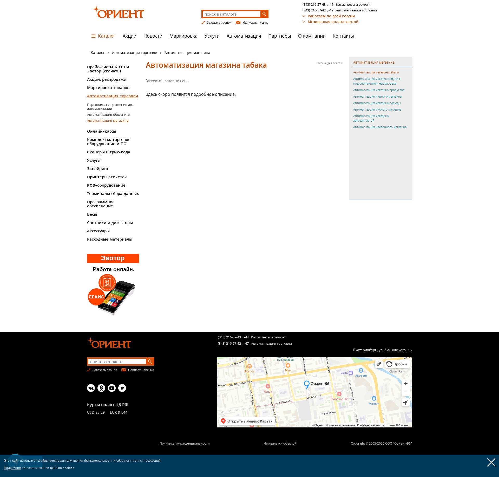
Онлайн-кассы (101, 131)
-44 (331, 4)
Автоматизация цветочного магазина (379, 127)
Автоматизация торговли (134, 52)
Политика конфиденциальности (185, 443)
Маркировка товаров (108, 87)
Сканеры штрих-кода (108, 152)
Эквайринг (98, 168)
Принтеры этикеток (107, 177)
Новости (152, 35)
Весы (92, 214)
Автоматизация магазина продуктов (379, 90)
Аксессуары (98, 231)
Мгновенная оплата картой (333, 21)
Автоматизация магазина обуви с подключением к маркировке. (376, 81)
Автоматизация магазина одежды (377, 103)
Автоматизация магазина (187, 52)
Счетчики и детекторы (110, 222)
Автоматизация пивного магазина (377, 96)
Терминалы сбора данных (113, 193)
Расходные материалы (109, 239)
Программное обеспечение (101, 204)
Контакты (343, 35)
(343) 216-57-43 (314, 4)
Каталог (107, 35)
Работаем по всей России (331, 15)
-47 (331, 10)
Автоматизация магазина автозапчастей (371, 118)
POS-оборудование (106, 185)
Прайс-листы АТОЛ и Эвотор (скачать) (108, 69)
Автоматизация (244, 35)
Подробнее (12, 468)
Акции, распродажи (106, 79)
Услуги (212, 35)
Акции (129, 35)
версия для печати (330, 63)
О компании (312, 35)
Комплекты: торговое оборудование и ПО (108, 141)
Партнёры (279, 35)
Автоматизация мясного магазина (377, 109)
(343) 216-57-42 (314, 10)
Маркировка (183, 35)
